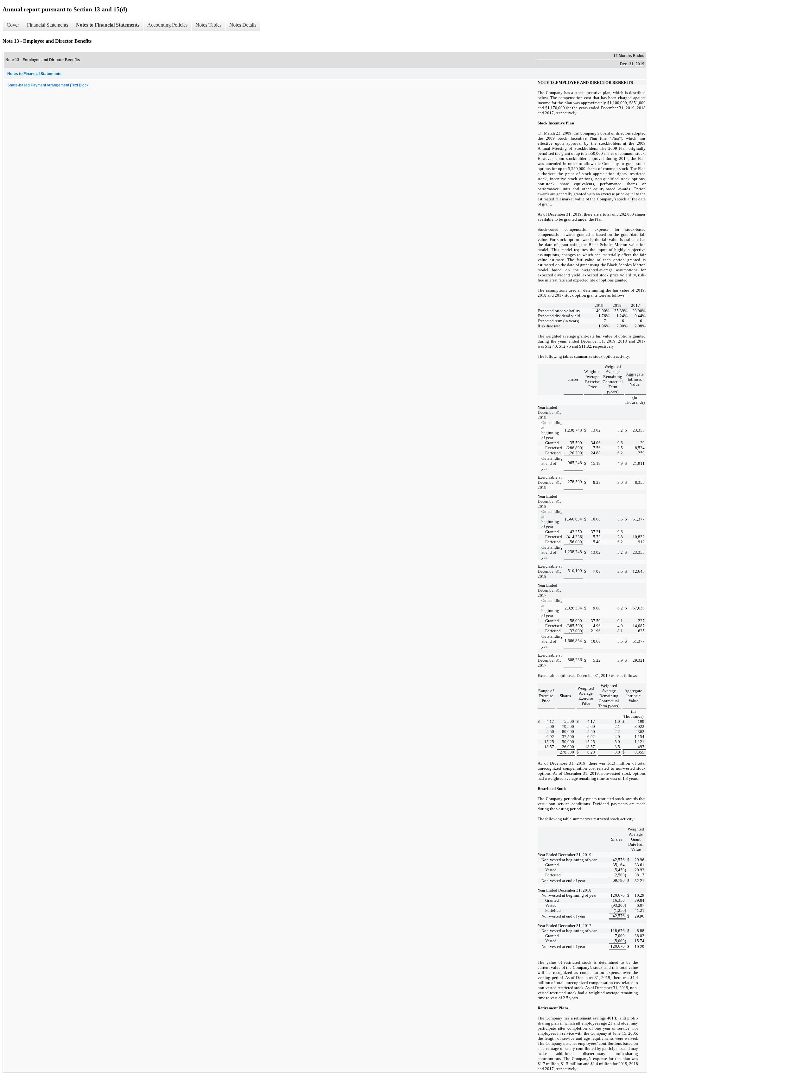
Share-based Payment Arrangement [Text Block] (48, 85)
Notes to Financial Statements (107, 25)
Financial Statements (47, 25)
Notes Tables (208, 25)
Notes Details (242, 25)
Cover (13, 25)
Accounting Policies (167, 25)
